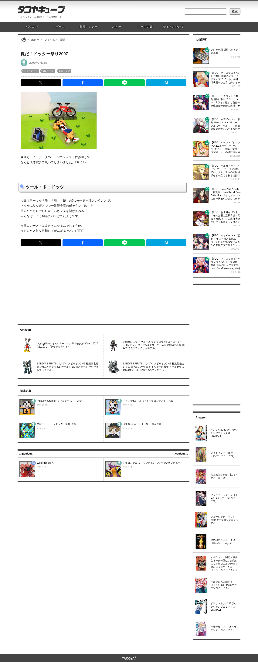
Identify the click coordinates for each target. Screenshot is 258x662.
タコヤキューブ (41, 9)
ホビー (116, 26)
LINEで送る (124, 82)
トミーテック (30, 71)
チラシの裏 (145, 26)
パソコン (32, 26)
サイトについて (173, 26)
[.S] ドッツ (64, 71)
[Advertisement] (103, 287)
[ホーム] (24, 40)
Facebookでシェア (83, 82)
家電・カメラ (88, 26)
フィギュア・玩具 (24, 62)
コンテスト (48, 71)
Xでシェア (41, 82)
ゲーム (60, 26)
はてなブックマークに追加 (166, 82)
